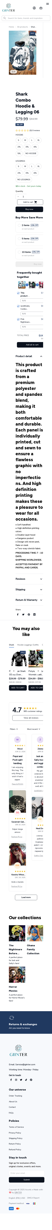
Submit (27, 1179)
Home (11, 27)
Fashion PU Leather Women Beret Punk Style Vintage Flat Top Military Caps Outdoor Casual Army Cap (17, 837)
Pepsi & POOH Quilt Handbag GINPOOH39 (17, 784)
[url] (18, 1192)
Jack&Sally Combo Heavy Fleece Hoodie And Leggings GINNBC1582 (40, 791)
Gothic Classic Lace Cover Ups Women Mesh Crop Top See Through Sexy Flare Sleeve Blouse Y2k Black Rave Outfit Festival (40, 856)
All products (22, 27)
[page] (23, 1024)
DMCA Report (33, 1198)
